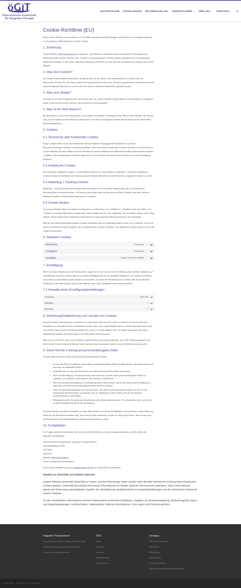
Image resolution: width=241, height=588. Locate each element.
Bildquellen (154, 552)
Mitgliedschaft (103, 558)
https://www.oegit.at (66, 54)
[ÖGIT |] (19, 11)
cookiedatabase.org (82, 467)
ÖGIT (12, 583)
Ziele (98, 541)
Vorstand (100, 547)
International (102, 563)
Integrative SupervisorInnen (56, 552)
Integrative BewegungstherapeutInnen (61, 547)
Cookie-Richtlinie (157, 563)
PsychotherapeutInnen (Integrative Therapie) (64, 541)
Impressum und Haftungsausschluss (166, 569)
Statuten (100, 552)
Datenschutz (155, 558)
